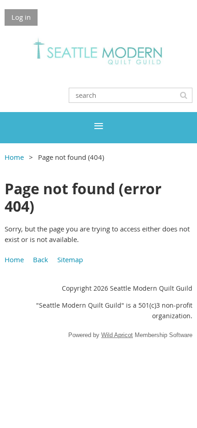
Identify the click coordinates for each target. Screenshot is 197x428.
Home (14, 157)
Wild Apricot (117, 335)
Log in (21, 17)
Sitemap (70, 259)
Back (40, 259)
